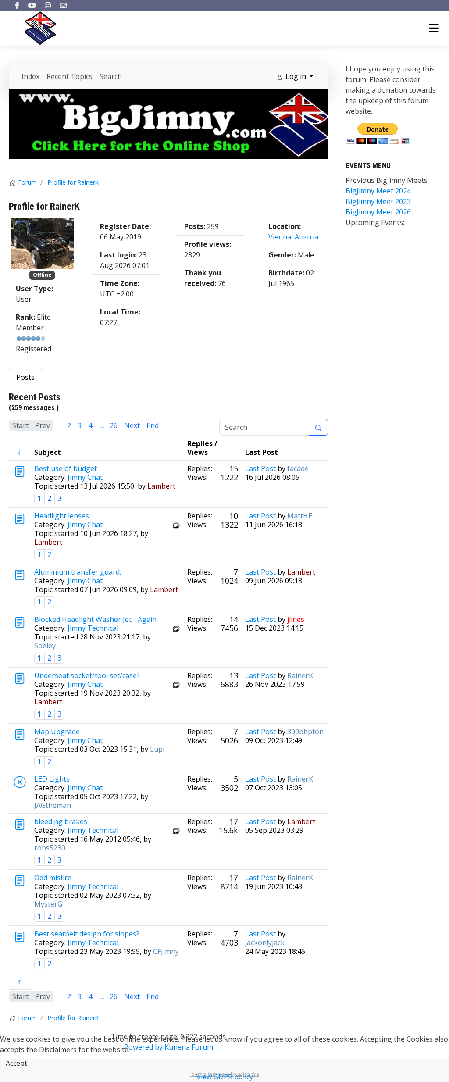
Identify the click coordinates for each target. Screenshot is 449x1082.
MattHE (299, 516)
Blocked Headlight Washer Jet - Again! (96, 619)
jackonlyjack (265, 942)
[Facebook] (17, 5)
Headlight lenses (61, 516)
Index (30, 76)
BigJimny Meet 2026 (378, 212)
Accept (16, 1063)
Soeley (45, 645)
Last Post (260, 468)
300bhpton (305, 731)
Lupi (157, 749)
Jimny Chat (85, 477)
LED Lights (52, 779)
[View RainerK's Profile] (42, 242)
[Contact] (63, 5)
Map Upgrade (57, 731)
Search (111, 76)
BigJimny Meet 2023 (378, 201)
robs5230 (49, 848)
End (152, 425)
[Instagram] (48, 5)
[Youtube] (32, 5)
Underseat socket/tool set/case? (87, 675)
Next (132, 425)
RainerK (300, 675)
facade (298, 468)
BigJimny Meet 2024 (378, 191)
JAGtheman (52, 805)
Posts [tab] (25, 377)
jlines (295, 619)
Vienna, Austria (293, 237)
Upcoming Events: (375, 222)
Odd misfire (52, 877)
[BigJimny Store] (168, 123)
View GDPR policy (224, 1077)
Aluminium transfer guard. (77, 572)
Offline (42, 275)
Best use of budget (65, 468)
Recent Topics (69, 76)
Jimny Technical (93, 628)
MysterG (48, 904)
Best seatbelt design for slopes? (86, 934)
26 (114, 425)
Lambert (161, 486)
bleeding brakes (60, 821)
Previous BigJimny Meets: (387, 180)
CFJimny (166, 951)
